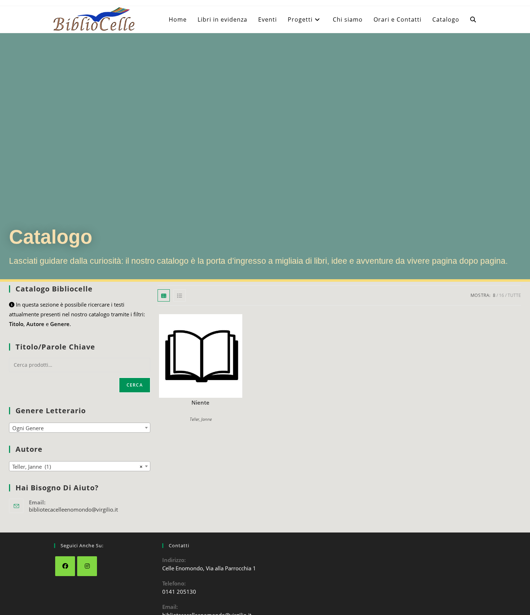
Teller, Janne (201, 419)
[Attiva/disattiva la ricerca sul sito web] (473, 19)
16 (501, 295)
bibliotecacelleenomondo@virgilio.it (73, 509)
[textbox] (79, 428)
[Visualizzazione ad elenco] (179, 295)
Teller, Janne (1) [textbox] (77, 466)
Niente (200, 402)
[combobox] (79, 428)
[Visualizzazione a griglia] (164, 295)
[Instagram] (87, 566)
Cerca (135, 385)
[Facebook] (65, 566)
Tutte (514, 295)
